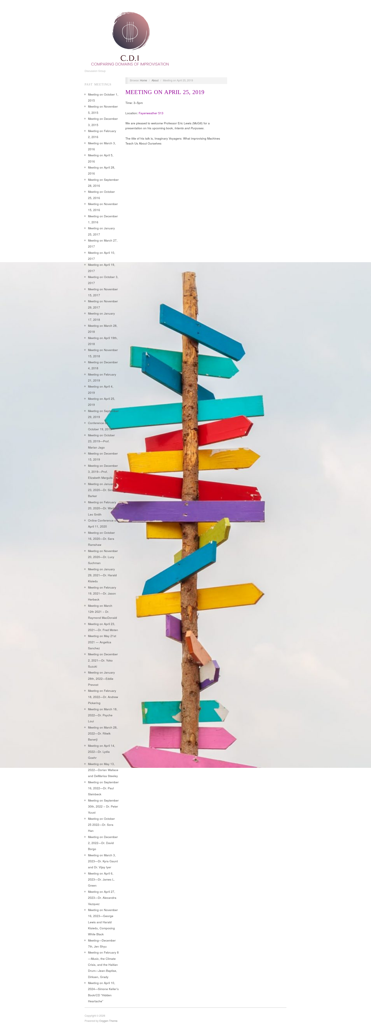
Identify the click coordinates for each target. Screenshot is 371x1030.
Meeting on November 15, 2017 (103, 292)
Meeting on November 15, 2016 (103, 207)
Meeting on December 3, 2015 (103, 122)
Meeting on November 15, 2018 (103, 353)
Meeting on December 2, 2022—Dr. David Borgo (103, 843)
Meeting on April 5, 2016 (100, 158)
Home (143, 80)
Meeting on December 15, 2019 (103, 456)
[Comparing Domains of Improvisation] (130, 37)
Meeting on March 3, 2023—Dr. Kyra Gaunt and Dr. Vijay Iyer (103, 861)
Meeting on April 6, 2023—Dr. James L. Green (101, 879)
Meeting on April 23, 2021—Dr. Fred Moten (103, 627)
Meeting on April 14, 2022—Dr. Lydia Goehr (101, 752)
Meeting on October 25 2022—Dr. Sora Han (101, 825)
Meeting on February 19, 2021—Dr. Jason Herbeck (102, 593)
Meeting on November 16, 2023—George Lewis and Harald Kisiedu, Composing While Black (103, 922)
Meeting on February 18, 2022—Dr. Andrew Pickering (103, 697)
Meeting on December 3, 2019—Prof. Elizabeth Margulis (103, 472)
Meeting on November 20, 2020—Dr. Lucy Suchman (103, 557)
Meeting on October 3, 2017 (103, 280)
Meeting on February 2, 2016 (102, 134)
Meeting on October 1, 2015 (103, 97)
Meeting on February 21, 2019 (102, 377)
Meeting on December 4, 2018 (103, 365)
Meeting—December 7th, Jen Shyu (102, 943)
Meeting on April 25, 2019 (101, 402)
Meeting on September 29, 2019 (103, 414)
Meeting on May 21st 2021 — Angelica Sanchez (102, 642)
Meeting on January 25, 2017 (101, 231)
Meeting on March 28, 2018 (102, 329)
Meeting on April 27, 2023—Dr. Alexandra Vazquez (102, 898)
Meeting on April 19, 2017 (101, 268)
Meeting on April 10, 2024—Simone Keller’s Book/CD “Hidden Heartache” (103, 992)
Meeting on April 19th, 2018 (103, 341)
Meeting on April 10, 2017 (101, 256)
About (155, 80)
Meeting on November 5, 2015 (103, 109)
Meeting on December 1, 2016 (103, 219)
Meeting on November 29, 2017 (103, 304)
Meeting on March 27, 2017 (102, 243)
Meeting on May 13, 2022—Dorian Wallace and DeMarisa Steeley (103, 770)
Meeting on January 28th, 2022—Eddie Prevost (101, 678)
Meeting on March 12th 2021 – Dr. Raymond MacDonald (102, 612)
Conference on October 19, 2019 (100, 426)
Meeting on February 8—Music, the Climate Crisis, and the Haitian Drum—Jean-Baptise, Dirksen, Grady (103, 964)
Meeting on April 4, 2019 (100, 389)
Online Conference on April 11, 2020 (103, 523)
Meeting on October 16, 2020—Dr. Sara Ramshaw (101, 539)
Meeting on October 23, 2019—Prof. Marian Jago (101, 441)
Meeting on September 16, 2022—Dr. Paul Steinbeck (103, 788)
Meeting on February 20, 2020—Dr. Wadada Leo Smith (103, 508)
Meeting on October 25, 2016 (101, 195)
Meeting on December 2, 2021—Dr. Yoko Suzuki (103, 660)
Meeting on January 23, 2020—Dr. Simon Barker (102, 490)
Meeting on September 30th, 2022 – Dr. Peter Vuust (103, 806)
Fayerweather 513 (151, 113)
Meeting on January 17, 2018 (101, 316)
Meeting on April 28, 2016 (101, 170)
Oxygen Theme (108, 1021)
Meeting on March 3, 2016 (102, 146)
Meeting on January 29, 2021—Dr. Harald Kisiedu (102, 575)
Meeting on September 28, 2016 (103, 183)
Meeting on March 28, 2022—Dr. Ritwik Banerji (102, 733)
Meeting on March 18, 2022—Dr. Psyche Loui (102, 715)
